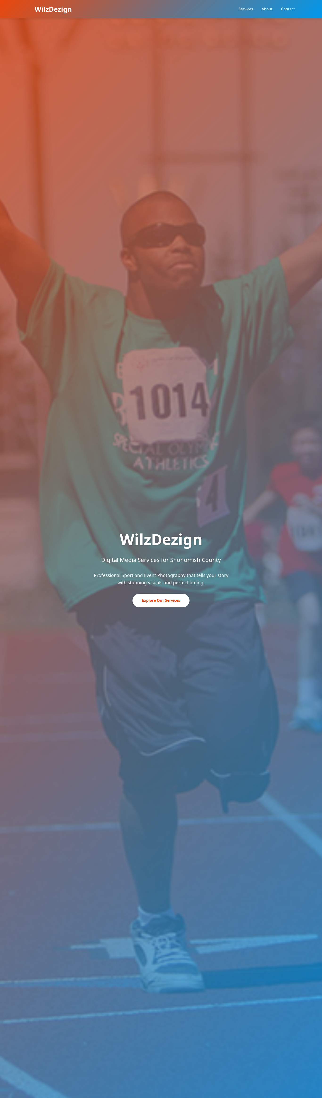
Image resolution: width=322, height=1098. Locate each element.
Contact (288, 9)
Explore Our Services (161, 600)
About (267, 9)
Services (246, 9)
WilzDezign (53, 9)
